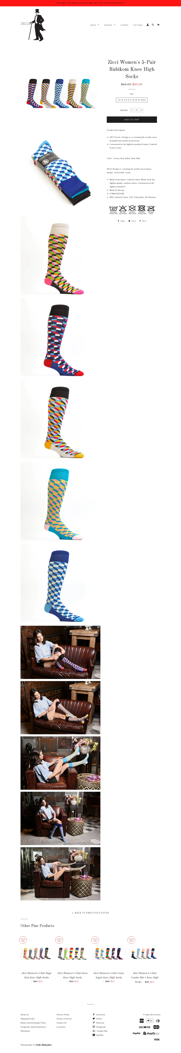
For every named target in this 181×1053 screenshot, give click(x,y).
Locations (61, 1027)
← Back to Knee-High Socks (90, 913)
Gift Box (138, 25)
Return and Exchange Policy (33, 1023)
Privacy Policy (63, 1014)
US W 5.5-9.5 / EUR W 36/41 (132, 100)
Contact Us (61, 1023)
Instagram (100, 1027)
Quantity (124, 110)
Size (132, 94)
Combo (124, 25)
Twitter (98, 1018)
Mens (93, 25)
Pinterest (99, 1023)
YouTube (100, 1035)
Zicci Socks (155, 1014)
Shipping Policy (28, 1018)
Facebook (100, 1014)
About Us (25, 1014)
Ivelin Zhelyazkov (44, 1045)
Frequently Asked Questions (33, 1027)
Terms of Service (64, 1018)
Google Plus (101, 1031)
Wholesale (25, 1031)
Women (108, 25)
